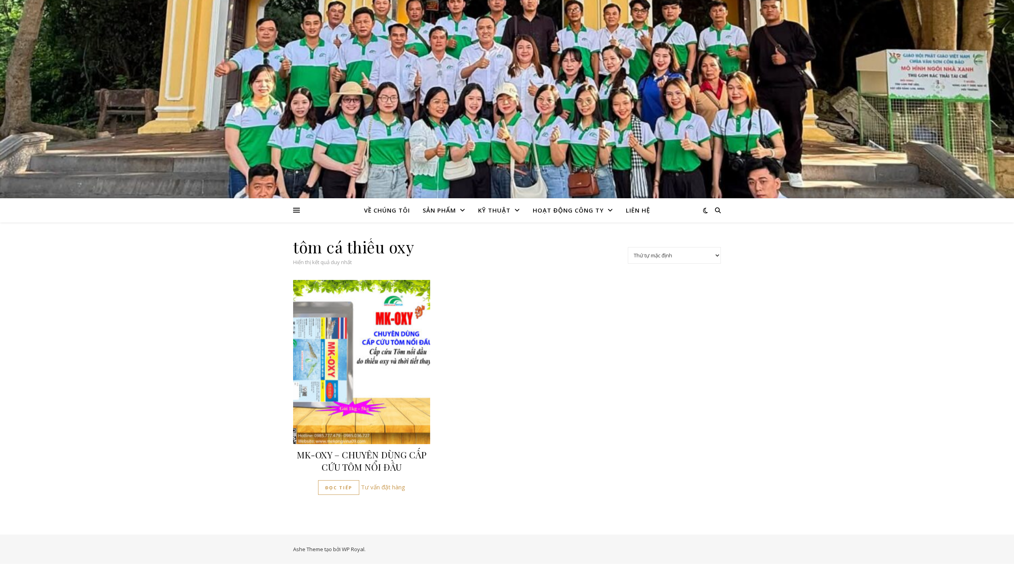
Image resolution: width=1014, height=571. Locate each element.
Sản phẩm (439, 210)
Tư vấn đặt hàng (383, 487)
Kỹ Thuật (494, 210)
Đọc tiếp (338, 488)
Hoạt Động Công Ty (568, 210)
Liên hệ (638, 210)
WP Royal (353, 549)
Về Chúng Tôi (387, 210)
